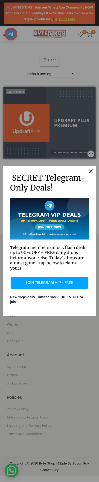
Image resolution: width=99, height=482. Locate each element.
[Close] (90, 171)
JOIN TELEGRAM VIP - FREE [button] (49, 282)
